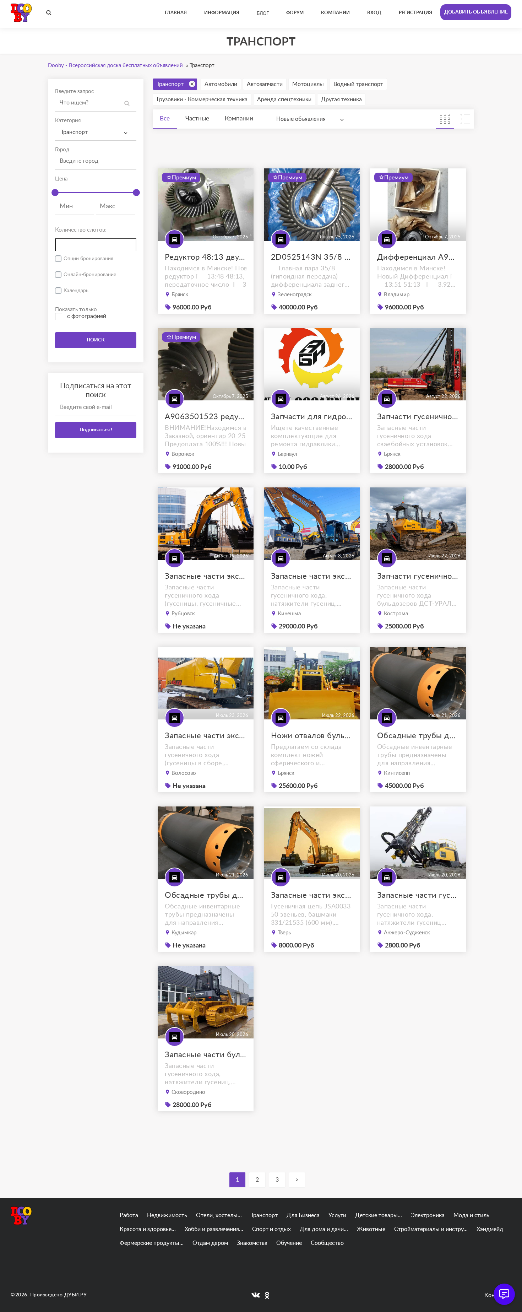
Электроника (428, 1215)
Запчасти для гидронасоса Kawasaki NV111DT (312, 417)
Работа (129, 1215)
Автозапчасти (265, 84)
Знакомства (252, 1243)
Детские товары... (378, 1215)
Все (165, 118)
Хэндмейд (490, 1229)
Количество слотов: (81, 230)
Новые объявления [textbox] (301, 119)
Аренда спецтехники (284, 99)
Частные (197, 118)
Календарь (76, 290)
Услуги (337, 1215)
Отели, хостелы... (219, 1215)
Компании (239, 118)
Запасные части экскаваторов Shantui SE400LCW (205, 736)
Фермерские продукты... (152, 1243)
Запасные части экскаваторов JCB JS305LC (312, 895)
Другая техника (341, 99)
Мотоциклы (308, 84)
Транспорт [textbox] (74, 132)
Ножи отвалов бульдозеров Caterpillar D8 (312, 736)
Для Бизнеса (303, 1215)
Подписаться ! (96, 429)
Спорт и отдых (271, 1229)
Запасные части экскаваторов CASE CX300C (312, 576)
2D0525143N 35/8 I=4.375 (312, 257)
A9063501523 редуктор (205, 417)
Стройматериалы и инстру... (431, 1229)
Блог (263, 13)
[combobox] (95, 132)
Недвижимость (167, 1215)
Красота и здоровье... (148, 1229)
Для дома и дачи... (324, 1229)
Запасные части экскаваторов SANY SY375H (205, 576)
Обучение (289, 1243)
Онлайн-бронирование (90, 274)
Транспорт (170, 84)
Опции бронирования (88, 258)
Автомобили (221, 84)
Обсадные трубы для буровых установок (418, 736)
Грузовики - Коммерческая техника (202, 99)
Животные (371, 1229)
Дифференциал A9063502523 (418, 257)
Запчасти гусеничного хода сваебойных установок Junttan (418, 417)
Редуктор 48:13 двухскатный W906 (205, 257)
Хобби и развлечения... (214, 1229)
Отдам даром (210, 1243)
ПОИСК (96, 340)
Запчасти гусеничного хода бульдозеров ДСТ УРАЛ (418, 576)
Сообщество (327, 1243)
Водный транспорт (358, 84)
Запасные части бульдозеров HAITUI (205, 1055)
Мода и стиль (471, 1215)
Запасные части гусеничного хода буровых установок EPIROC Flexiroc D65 (418, 895)
